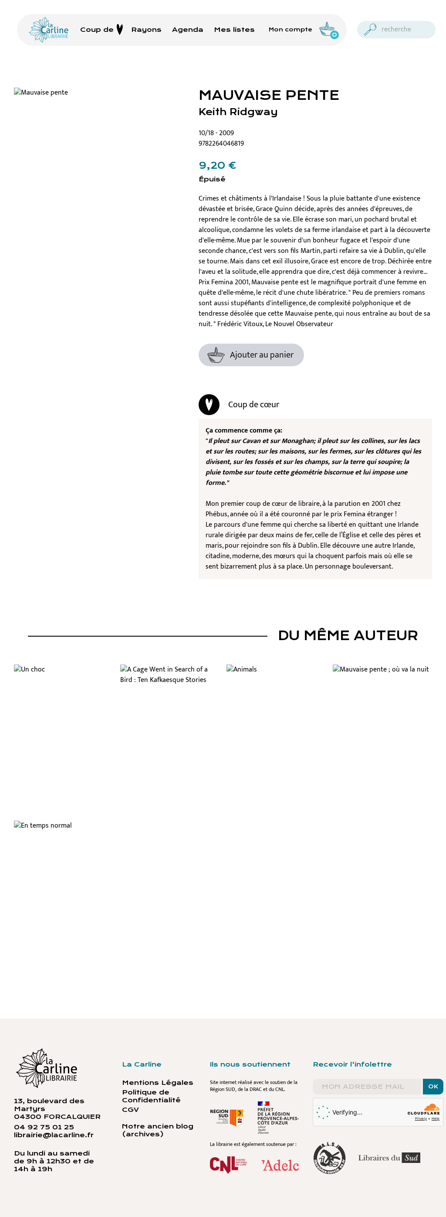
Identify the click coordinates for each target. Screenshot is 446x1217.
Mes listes (234, 30)
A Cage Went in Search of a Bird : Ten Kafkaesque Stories (170, 692)
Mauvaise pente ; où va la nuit (382, 681)
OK (433, 1086)
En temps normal (64, 831)
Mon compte (290, 29)
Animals (276, 675)
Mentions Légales (157, 1083)
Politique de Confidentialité (151, 1096)
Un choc (64, 675)
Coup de (97, 30)
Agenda (187, 30)
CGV (130, 1110)
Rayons (146, 30)
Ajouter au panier (262, 355)
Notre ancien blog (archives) (157, 1130)
